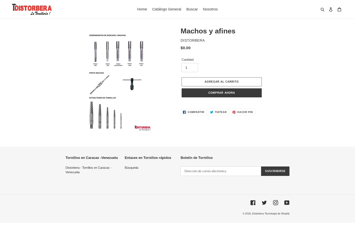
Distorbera (258, 213)
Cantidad (188, 59)
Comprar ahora (221, 92)
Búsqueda (131, 167)
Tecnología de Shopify (277, 213)
